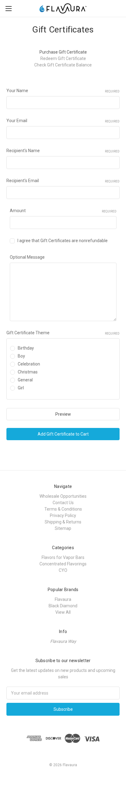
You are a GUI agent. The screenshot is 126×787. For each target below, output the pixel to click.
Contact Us (63, 502)
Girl (21, 387)
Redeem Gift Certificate (63, 58)
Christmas (28, 371)
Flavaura (63, 599)
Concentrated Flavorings (63, 563)
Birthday (26, 348)
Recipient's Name (63, 150)
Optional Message (27, 257)
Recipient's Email (63, 180)
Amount (63, 210)
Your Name (63, 90)
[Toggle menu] (8, 8)
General (25, 379)
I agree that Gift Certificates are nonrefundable (62, 240)
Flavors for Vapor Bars (63, 557)
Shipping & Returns (63, 521)
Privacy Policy (63, 515)
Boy (21, 356)
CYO (63, 570)
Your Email (63, 120)
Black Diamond (63, 605)
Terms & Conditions (63, 509)
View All (63, 612)
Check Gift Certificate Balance (63, 64)
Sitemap (63, 528)
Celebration (29, 364)
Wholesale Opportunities (63, 496)
